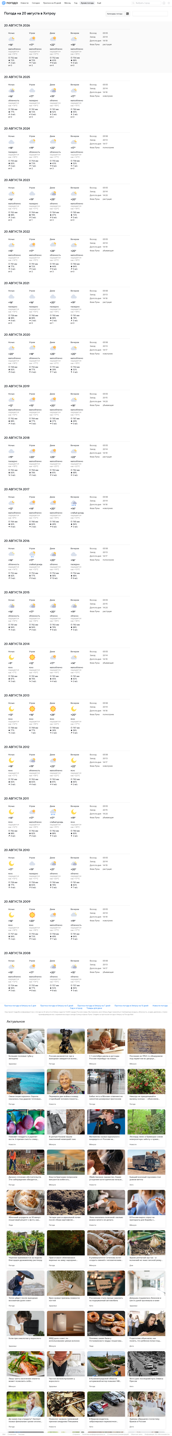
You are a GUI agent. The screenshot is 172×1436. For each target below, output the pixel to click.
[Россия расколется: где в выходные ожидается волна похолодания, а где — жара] (66, 1047)
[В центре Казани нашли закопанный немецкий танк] (66, 1128)
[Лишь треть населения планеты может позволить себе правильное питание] (25, 1370)
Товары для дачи (94, 1008)
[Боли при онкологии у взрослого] (25, 1330)
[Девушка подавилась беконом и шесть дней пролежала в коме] (146, 1289)
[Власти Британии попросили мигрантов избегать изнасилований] (66, 1168)
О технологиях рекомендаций (118, 1434)
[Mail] (4, 3)
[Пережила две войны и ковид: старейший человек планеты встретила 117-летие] (66, 1088)
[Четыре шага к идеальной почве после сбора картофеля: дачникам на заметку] (66, 1209)
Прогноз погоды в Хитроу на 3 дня (20, 1005)
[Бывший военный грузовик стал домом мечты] (146, 1168)
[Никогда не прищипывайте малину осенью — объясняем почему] (146, 1088)
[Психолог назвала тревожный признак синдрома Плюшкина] (66, 1410)
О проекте (76, 1434)
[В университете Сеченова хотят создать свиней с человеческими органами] (106, 1249)
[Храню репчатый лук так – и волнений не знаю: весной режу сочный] (146, 1249)
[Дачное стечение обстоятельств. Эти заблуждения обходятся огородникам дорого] (25, 1168)
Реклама (21, 1434)
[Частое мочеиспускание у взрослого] (66, 1370)
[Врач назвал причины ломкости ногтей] (66, 1289)
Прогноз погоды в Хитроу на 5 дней (56, 1005)
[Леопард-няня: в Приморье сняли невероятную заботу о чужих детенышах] (146, 1128)
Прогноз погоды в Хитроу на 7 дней (93, 1005)
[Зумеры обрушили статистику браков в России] (146, 1410)
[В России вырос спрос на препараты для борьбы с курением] (146, 1209)
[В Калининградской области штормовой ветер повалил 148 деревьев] (106, 1370)
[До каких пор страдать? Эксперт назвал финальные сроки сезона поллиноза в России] (25, 1410)
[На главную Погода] (12, 3)
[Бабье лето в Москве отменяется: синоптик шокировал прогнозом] (106, 1088)
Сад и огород (76, 1008)
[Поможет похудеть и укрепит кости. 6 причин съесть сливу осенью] (25, 1128)
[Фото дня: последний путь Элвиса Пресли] (146, 1370)
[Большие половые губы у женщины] (25, 1047)
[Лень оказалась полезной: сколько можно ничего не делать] (106, 1209)
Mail (4, 1434)
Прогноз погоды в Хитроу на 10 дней (131, 1005)
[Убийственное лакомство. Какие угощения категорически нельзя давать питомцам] (106, 1168)
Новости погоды (160, 1005)
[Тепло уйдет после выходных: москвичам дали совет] (25, 1289)
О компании (12, 1434)
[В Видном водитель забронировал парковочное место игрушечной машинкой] (106, 1410)
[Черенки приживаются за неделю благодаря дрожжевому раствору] (25, 1249)
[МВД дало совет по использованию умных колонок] (66, 1330)
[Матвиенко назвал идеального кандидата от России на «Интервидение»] (106, 1128)
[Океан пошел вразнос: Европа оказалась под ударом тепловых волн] (25, 1088)
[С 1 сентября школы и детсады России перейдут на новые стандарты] (106, 1047)
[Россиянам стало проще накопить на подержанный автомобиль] (106, 1289)
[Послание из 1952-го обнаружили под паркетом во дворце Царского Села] (146, 1047)
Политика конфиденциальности (93, 1434)
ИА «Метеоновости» (162, 1434)
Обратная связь (136, 1434)
